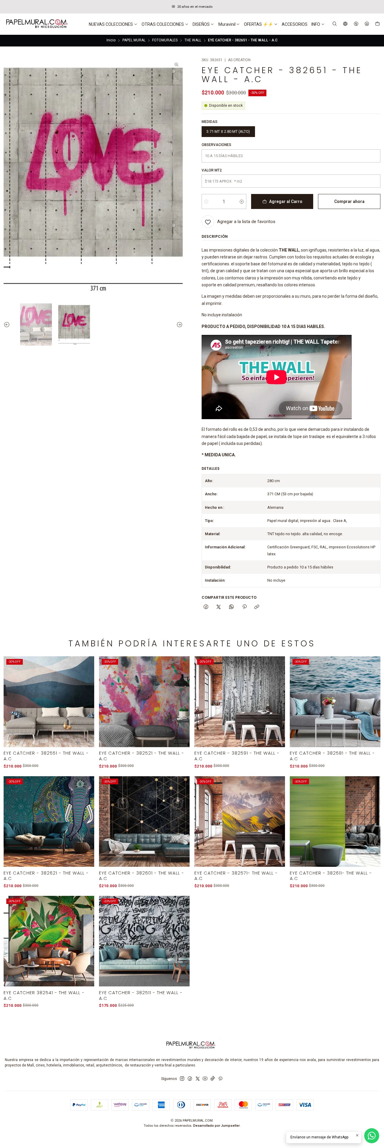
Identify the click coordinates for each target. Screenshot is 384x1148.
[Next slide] (178, 324)
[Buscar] (334, 24)
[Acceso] (366, 24)
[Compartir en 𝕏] (218, 607)
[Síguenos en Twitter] (197, 1078)
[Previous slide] (8, 324)
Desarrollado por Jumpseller (216, 1126)
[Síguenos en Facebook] (190, 1078)
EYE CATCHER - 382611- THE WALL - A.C (331, 875)
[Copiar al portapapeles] (257, 607)
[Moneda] (356, 24)
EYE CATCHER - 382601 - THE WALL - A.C (141, 875)
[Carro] (377, 24)
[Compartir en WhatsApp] (231, 607)
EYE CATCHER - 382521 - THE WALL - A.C (141, 756)
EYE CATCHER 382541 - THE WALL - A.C (44, 995)
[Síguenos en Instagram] (182, 1078)
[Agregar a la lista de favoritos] (86, 695)
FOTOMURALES (165, 40)
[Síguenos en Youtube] (205, 1078)
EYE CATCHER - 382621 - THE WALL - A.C (46, 875)
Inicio (111, 40)
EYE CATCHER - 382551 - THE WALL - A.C (46, 756)
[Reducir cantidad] (206, 201)
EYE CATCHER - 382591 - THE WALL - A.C (237, 756)
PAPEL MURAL (134, 40)
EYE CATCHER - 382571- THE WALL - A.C (236, 875)
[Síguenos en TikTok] (212, 1078)
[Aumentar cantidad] (241, 201)
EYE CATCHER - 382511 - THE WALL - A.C (141, 995)
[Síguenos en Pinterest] (220, 1078)
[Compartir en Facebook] (206, 607)
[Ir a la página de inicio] (36, 24)
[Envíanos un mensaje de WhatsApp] (371, 1135)
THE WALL (192, 40)
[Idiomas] (345, 24)
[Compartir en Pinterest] (244, 607)
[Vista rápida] (86, 708)
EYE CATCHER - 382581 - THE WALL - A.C (332, 756)
